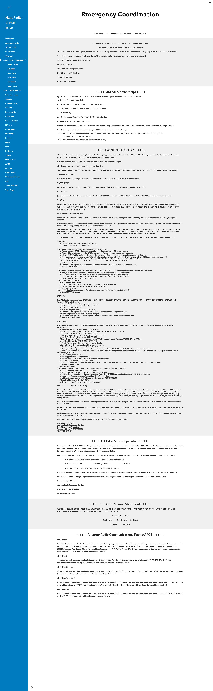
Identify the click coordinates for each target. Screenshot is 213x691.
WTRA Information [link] (13, 90)
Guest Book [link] (10, 172)
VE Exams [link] (9, 108)
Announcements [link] (12, 43)
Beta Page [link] (9, 190)
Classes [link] (8, 99)
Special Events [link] (11, 47)
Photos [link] (8, 138)
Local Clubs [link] (10, 51)
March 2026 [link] (12, 86)
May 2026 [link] (12, 77)
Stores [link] (8, 155)
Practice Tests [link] (11, 103)
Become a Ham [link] (11, 95)
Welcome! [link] (9, 38)
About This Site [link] (11, 185)
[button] (210, 3)
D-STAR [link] (8, 168)
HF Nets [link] (8, 125)
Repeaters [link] (9, 116)
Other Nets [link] (10, 129)
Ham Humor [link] (10, 159)
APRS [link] (7, 164)
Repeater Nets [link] (11, 112)
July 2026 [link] (11, 69)
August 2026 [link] (13, 64)
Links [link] (7, 142)
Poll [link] (6, 181)
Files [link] (7, 146)
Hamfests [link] (9, 134)
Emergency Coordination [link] (15, 60)
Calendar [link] (9, 56)
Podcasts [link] (9, 151)
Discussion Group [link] (12, 177)
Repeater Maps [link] (11, 121)
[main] (120, 14)
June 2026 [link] (12, 73)
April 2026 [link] (12, 82)
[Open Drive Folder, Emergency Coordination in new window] (180, 606)
